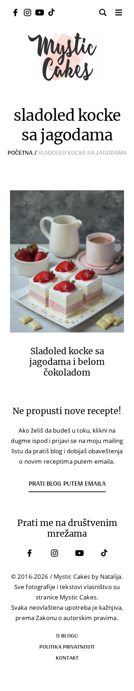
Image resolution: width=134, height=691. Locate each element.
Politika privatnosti (67, 646)
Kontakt (67, 657)
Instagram (54, 553)
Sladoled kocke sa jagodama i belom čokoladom (67, 362)
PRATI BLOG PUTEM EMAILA (67, 483)
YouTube (79, 553)
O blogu (67, 635)
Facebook (29, 553)
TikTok (104, 553)
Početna (20, 152)
